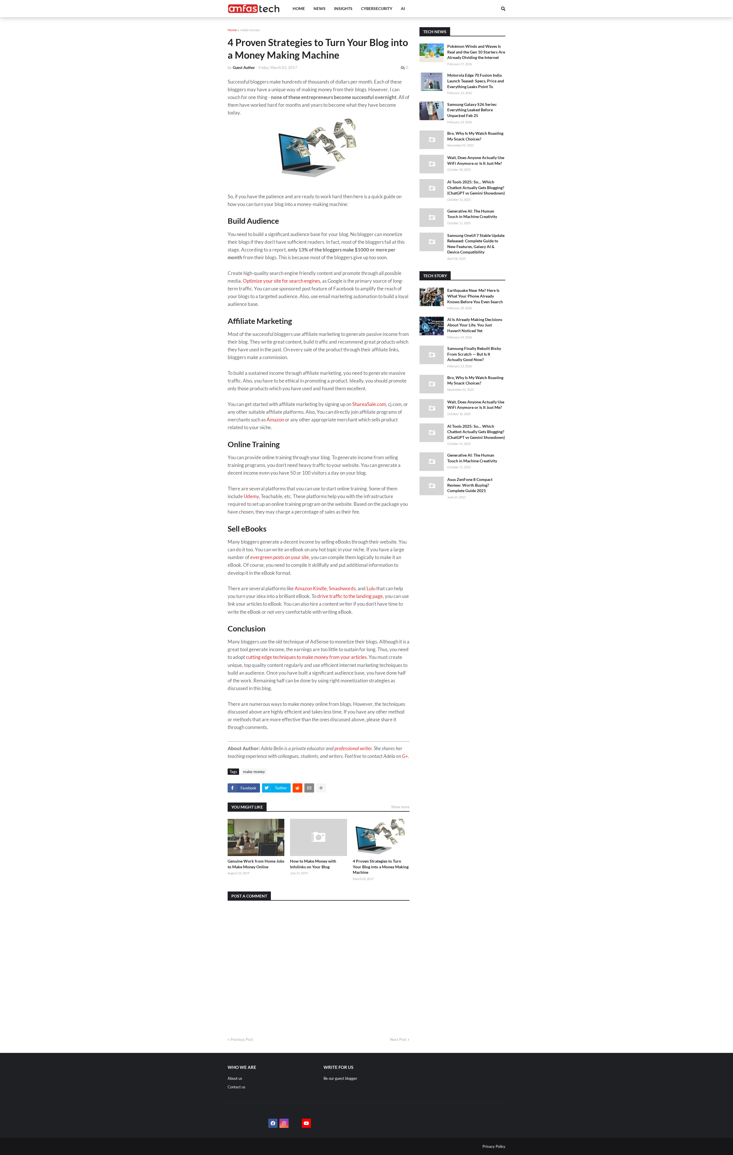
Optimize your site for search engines (281, 281)
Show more (400, 807)
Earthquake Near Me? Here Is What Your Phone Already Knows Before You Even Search (475, 296)
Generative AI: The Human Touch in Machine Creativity (472, 214)
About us (235, 1078)
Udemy (251, 496)
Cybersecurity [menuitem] (376, 8)
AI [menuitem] (403, 8)
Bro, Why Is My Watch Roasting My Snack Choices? (475, 136)
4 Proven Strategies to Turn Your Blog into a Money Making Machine (381, 867)
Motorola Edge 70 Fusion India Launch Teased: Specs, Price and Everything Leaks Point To (475, 81)
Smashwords (342, 588)
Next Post (398, 1039)
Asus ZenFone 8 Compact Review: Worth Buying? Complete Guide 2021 (469, 485)
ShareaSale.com (369, 404)
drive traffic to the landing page (350, 596)
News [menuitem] (320, 8)
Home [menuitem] (299, 8)
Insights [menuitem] (343, 8)
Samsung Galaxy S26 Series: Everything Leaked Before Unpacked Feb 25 (472, 110)
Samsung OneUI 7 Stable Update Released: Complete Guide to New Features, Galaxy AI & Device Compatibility (476, 244)
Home (232, 30)
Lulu (370, 588)
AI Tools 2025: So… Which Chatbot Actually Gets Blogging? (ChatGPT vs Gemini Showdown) (476, 187)
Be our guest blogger (340, 1078)
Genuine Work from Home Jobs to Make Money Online (256, 864)
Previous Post (241, 1039)
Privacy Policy (493, 1146)
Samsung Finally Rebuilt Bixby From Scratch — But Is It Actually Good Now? (474, 354)
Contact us (236, 1087)
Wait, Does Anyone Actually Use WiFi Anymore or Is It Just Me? (475, 160)
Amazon (275, 420)
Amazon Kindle (311, 588)
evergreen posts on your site (279, 557)
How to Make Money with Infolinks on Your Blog (313, 864)
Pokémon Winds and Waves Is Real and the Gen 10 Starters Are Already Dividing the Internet (476, 52)
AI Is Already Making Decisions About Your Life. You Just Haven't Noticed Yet (474, 325)
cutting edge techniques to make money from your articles (306, 657)
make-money (250, 30)
